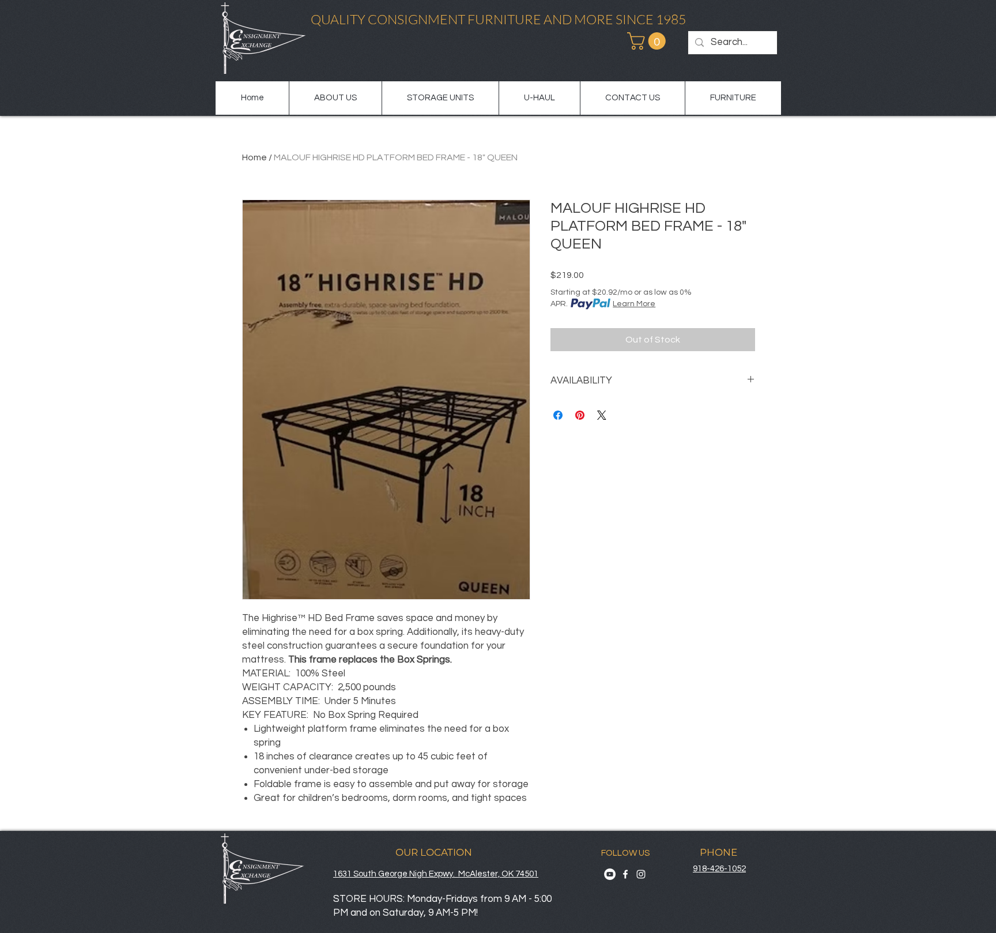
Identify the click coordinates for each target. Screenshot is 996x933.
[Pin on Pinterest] (580, 415)
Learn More (634, 304)
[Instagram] (641, 874)
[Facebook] (625, 874)
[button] (648, 41)
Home (254, 157)
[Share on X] (602, 415)
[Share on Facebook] (558, 415)
